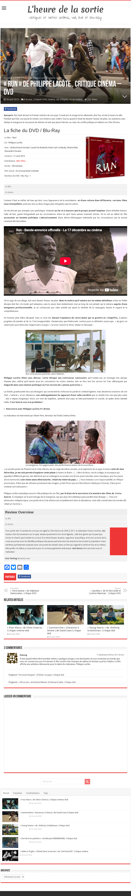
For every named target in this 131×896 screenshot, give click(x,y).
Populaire (17, 793)
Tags (45, 793)
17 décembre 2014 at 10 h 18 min (110, 655)
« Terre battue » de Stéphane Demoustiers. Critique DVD (24, 591)
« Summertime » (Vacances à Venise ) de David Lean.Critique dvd (64, 630)
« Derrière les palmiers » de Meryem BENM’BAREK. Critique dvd (48, 838)
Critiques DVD (40, 99)
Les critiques (62, 99)
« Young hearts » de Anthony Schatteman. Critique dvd (103, 629)
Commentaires (32, 793)
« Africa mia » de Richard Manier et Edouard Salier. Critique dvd (47, 682)
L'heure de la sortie (65, 9)
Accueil (7, 78)
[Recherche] (87, 781)
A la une (16, 78)
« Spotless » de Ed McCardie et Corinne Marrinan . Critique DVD (105, 591)
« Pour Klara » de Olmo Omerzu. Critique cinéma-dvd (24, 629)
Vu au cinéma (75, 99)
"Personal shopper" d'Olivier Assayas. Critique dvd (41, 675)
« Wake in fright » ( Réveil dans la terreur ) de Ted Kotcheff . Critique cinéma (54, 851)
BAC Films (21, 161)
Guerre (51, 99)
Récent (6, 793)
